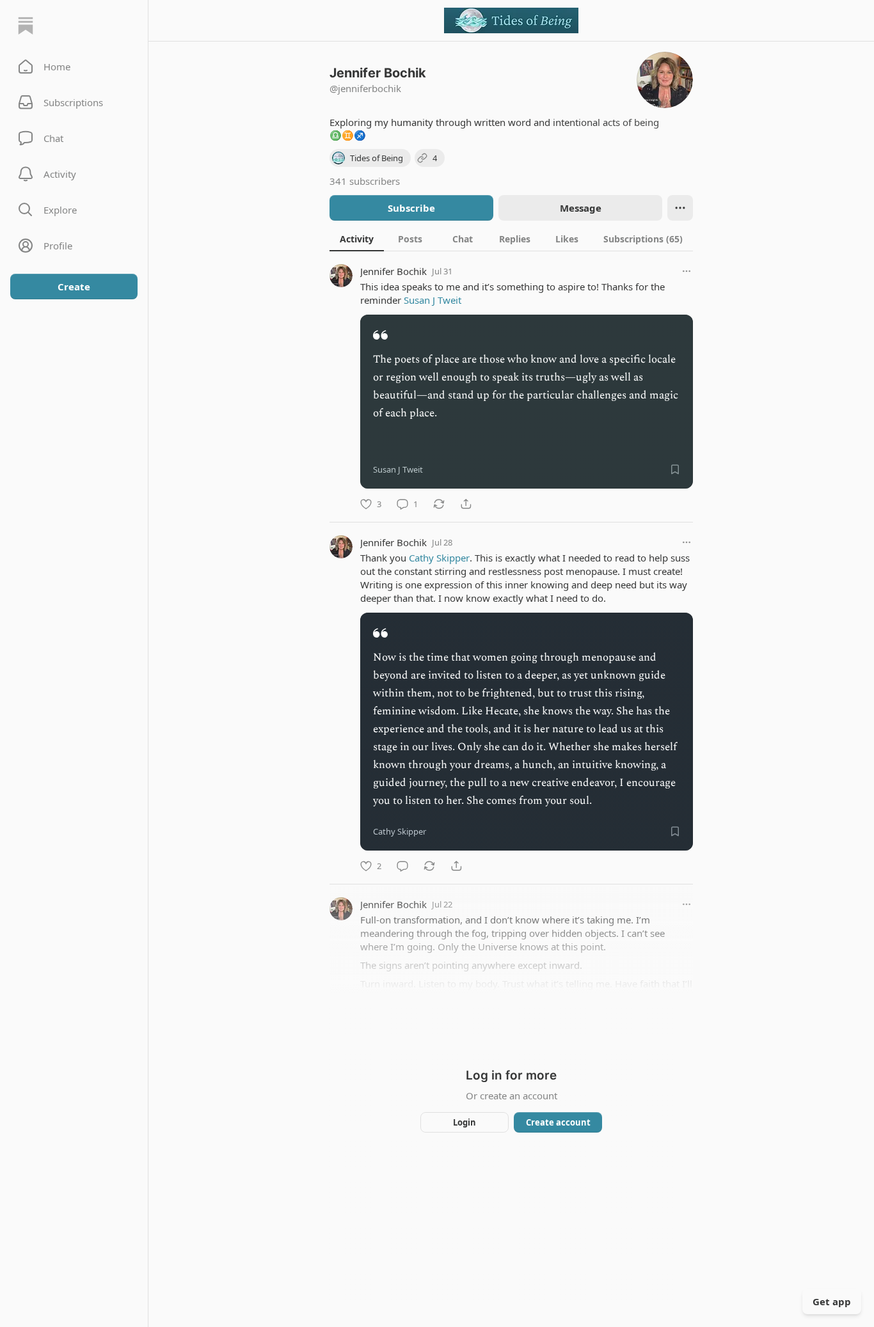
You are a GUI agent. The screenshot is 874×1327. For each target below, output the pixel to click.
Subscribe (411, 207)
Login (464, 1122)
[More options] (686, 271)
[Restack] (439, 504)
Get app (832, 1301)
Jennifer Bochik (393, 271)
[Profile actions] (680, 208)
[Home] (25, 25)
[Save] (675, 469)
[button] (74, 66)
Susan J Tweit (432, 300)
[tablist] (511, 238)
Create (74, 286)
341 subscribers (365, 181)
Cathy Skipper (439, 557)
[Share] (466, 504)
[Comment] (402, 866)
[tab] (357, 238)
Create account (558, 1122)
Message (580, 207)
